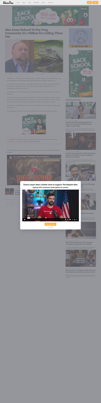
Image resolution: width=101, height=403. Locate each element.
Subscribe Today (50, 224)
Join (89, 2)
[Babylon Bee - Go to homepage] (8, 2)
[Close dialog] (78, 183)
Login (95, 2)
